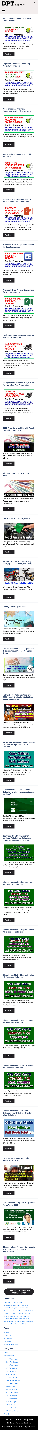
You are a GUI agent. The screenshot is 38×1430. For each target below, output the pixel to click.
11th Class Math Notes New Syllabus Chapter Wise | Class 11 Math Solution (19, 744)
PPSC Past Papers (11, 1359)
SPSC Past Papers (11, 1365)
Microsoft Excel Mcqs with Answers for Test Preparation (18, 291)
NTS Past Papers (11, 1368)
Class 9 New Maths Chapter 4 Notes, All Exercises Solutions (18, 931)
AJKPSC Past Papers (12, 1380)
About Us (7, 1332)
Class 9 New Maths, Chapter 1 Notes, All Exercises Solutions (19, 1066)
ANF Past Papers (11, 1395)
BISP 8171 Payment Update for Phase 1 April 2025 (16, 1159)
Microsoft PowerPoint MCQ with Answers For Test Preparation (17, 200)
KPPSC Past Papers (12, 1377)
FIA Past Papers (10, 1386)
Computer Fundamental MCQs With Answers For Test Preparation (18, 384)
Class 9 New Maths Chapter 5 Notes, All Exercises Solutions (18, 883)
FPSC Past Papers (11, 1362)
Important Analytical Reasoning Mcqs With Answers (16, 65)
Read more (8, 54)
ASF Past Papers (11, 1399)
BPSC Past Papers (11, 1383)
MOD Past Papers (11, 1392)
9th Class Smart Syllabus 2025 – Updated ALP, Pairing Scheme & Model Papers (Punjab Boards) (17, 838)
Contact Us (7, 1335)
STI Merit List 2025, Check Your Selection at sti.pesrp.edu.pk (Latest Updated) (18, 792)
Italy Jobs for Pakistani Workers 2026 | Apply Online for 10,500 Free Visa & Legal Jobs (18, 697)
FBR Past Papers (11, 1389)
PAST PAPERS (9, 1356)
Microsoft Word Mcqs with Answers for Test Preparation (18, 246)
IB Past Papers (10, 1405)
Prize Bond (7, 1414)
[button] (35, 3)
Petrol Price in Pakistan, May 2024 (17, 519)
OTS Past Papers (11, 1374)
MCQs (6, 1353)
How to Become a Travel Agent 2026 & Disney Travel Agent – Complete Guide (18, 651)
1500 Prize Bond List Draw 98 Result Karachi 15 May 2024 (18, 429)
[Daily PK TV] (13, 3)
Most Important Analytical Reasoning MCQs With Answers (17, 110)
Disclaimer (7, 1341)
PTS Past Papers (11, 1371)
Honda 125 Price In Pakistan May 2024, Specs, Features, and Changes (19, 563)
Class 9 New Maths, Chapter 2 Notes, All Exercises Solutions (19, 1021)
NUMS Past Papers (12, 1411)
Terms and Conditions (11, 1344)
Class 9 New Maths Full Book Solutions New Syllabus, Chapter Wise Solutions (17, 1113)
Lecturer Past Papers (12, 1408)
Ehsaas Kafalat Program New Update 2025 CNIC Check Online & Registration (19, 1249)
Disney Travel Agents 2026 (14, 607)
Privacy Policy (8, 1338)
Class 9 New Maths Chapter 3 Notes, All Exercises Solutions (18, 976)
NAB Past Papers (11, 1402)
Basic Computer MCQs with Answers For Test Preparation (19, 336)
